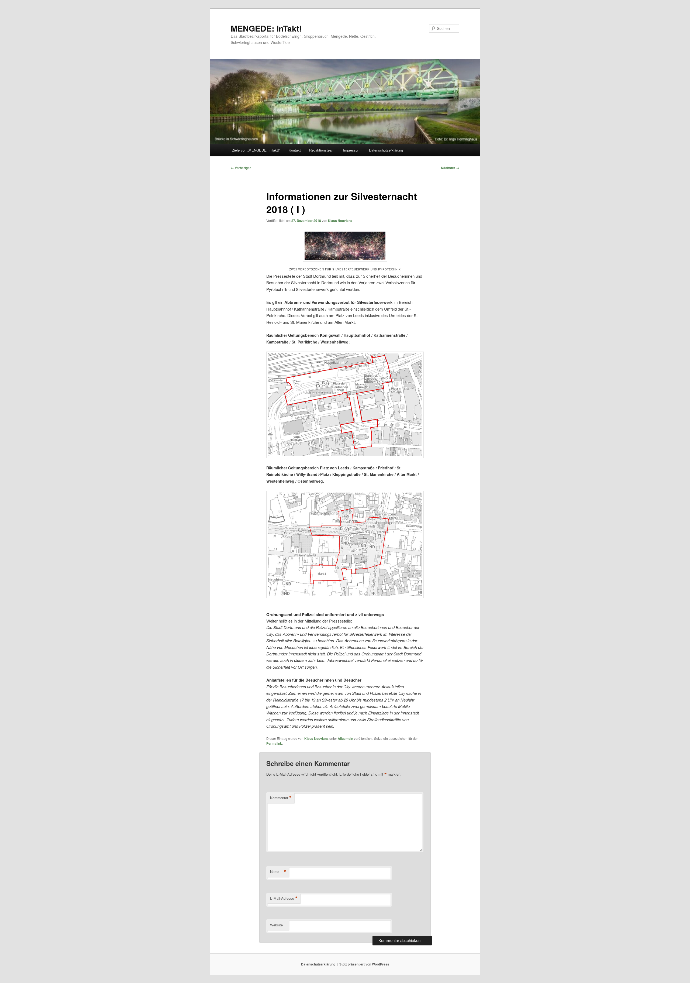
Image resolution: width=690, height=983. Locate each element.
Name (278, 871)
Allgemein (345, 738)
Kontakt (295, 150)
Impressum (352, 150)
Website (276, 924)
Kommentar (281, 797)
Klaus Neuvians (340, 220)
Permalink (274, 743)
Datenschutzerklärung (386, 150)
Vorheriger (241, 167)
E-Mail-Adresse (284, 898)
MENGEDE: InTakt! (266, 28)
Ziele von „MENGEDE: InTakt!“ (256, 150)
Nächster (450, 167)
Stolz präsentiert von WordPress (364, 964)
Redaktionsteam (321, 150)
